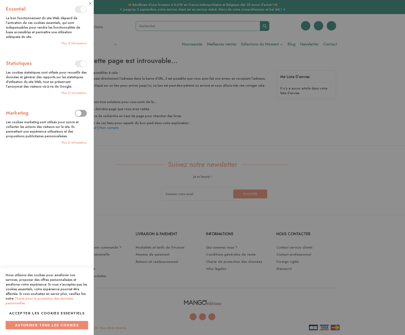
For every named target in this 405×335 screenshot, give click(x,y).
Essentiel (81, 9)
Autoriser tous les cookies (47, 325)
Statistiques (81, 63)
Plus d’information (74, 43)
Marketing (81, 113)
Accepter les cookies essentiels (47, 313)
